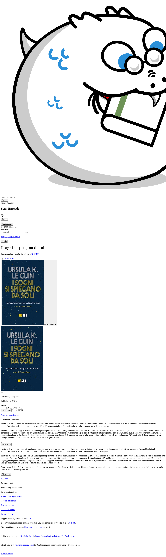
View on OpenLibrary (10, 415)
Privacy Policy (7, 514)
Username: (5, 227)
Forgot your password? (10, 236)
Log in (4, 241)
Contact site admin (8, 501)
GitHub (72, 523)
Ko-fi (28, 518)
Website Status (7, 554)
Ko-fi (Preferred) (27, 536)
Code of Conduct (8, 509)
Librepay (72, 536)
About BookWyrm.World (11, 496)
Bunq (37, 536)
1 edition (4, 479)
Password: (5, 229)
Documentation (7, 505)
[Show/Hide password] (27, 232)
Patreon (57, 536)
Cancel (4, 219)
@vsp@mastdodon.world (23, 545)
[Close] (2, 214)
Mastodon (28, 527)
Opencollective (47, 536)
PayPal (64, 536)
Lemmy (41, 527)
